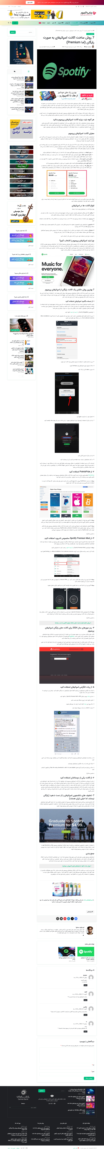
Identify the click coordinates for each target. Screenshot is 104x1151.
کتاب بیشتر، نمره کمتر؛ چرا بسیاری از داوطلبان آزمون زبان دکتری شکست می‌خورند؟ (17, 92)
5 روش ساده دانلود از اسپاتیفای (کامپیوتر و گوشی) (87, 958)
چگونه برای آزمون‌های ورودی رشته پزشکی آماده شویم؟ (17, 78)
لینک (88, 696)
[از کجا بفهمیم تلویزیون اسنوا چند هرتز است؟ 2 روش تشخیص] (29, 109)
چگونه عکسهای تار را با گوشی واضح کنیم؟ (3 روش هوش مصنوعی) (17, 349)
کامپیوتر (60, 23)
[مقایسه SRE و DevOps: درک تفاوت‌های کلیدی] (90, 1112)
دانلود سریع (30, 2)
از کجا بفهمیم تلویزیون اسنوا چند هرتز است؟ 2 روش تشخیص (17, 108)
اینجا (72, 312)
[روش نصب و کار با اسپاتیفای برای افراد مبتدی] (66, 951)
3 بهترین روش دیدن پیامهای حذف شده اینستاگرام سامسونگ (76, 1097)
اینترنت (74, 23)
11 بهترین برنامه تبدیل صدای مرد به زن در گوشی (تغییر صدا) (17, 363)
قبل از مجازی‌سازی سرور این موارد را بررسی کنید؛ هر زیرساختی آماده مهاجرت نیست (76, 1090)
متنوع (48, 23)
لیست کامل (30, 245)
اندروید (92, 23)
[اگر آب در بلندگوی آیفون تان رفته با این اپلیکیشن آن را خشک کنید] (29, 343)
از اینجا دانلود (69, 548)
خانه (9, 6)
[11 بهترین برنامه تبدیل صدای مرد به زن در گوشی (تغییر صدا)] (29, 364)
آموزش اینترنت (87, 30)
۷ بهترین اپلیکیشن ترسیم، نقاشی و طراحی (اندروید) (18, 369)
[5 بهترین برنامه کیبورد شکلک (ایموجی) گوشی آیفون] (29, 357)
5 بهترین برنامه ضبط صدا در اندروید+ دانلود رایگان (23, 335)
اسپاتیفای (89, 912)
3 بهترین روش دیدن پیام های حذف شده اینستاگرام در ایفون (76, 1104)
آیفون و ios (83, 23)
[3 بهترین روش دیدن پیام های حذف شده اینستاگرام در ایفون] (90, 1105)
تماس (15, 23)
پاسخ (85, 985)
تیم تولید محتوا (88, 47)
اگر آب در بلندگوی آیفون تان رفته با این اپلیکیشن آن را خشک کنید (17, 342)
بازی (53, 23)
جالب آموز (75, 1148)
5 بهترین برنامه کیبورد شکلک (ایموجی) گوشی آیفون (17, 356)
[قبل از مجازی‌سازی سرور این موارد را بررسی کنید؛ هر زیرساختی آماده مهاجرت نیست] (90, 1091)
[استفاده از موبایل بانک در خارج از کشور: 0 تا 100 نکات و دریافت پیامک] (29, 86)
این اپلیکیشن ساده (88, 900)
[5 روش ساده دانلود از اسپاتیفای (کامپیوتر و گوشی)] (85, 951)
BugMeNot (72, 636)
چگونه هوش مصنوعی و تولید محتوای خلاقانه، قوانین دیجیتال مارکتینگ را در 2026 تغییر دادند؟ (17, 101)
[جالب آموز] (88, 13)
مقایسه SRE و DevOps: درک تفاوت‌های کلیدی (76, 1111)
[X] (53, 1103)
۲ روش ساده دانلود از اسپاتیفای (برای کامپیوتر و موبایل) (76, 866)
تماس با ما (14, 6)
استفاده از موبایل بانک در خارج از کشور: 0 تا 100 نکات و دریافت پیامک (17, 85)
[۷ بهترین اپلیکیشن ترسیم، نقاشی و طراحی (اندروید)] (29, 371)
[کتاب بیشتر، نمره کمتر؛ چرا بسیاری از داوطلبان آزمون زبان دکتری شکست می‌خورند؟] (29, 93)
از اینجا (76, 312)
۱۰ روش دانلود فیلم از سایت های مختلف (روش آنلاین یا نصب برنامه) (73, 623)
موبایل (67, 23)
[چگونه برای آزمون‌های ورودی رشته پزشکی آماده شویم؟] (29, 79)
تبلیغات (19, 6)
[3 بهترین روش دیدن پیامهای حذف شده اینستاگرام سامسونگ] (90, 1099)
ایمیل (92, 1071)
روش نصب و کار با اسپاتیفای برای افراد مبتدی (67, 958)
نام (93, 1065)
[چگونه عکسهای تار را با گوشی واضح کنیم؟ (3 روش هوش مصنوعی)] (29, 350)
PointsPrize (91, 475)
